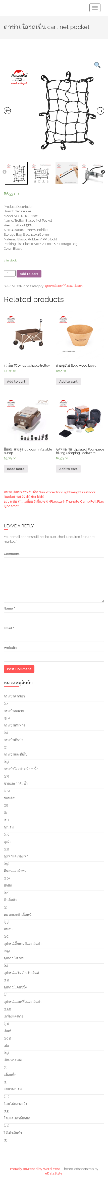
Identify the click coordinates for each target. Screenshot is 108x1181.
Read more (16, 469)
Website (11, 648)
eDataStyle (54, 1173)
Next (102, 172)
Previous (4, 172)
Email (9, 628)
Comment (12, 554)
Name (9, 608)
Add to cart (29, 274)
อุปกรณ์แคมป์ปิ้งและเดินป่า (64, 286)
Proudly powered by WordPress (35, 1169)
